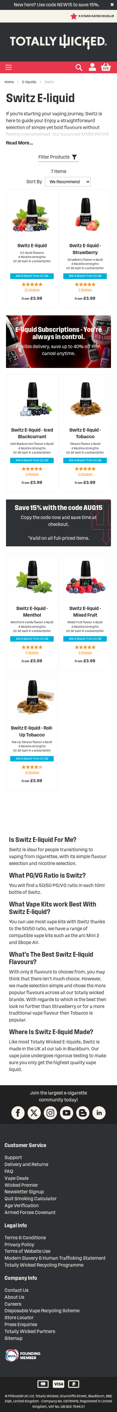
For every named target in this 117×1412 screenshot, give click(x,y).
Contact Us (16, 1290)
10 (85, 474)
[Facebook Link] (18, 1112)
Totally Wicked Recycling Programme (43, 1265)
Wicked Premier (21, 1185)
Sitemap (13, 1338)
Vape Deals (16, 1178)
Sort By (34, 181)
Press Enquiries (20, 1324)
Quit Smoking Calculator (30, 1198)
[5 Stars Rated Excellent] (39, 16)
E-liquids (29, 82)
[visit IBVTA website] (22, 1355)
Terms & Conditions (25, 1237)
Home (9, 82)
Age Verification (21, 1205)
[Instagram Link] (50, 1112)
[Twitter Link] (34, 1112)
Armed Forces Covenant (30, 1212)
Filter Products (54, 156)
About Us (14, 1297)
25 (32, 289)
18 (32, 772)
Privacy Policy (19, 1244)
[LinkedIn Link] (99, 1112)
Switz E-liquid (32, 245)
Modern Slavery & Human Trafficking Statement (55, 1258)
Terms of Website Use (27, 1251)
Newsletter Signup (24, 1191)
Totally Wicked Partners (29, 1331)
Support (13, 1157)
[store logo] (58, 40)
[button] (92, 67)
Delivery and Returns (26, 1164)
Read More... (19, 142)
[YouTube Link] (66, 1112)
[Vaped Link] (82, 1112)
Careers (12, 1304)
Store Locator (19, 1317)
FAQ (8, 1171)
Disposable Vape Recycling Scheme (42, 1310)
